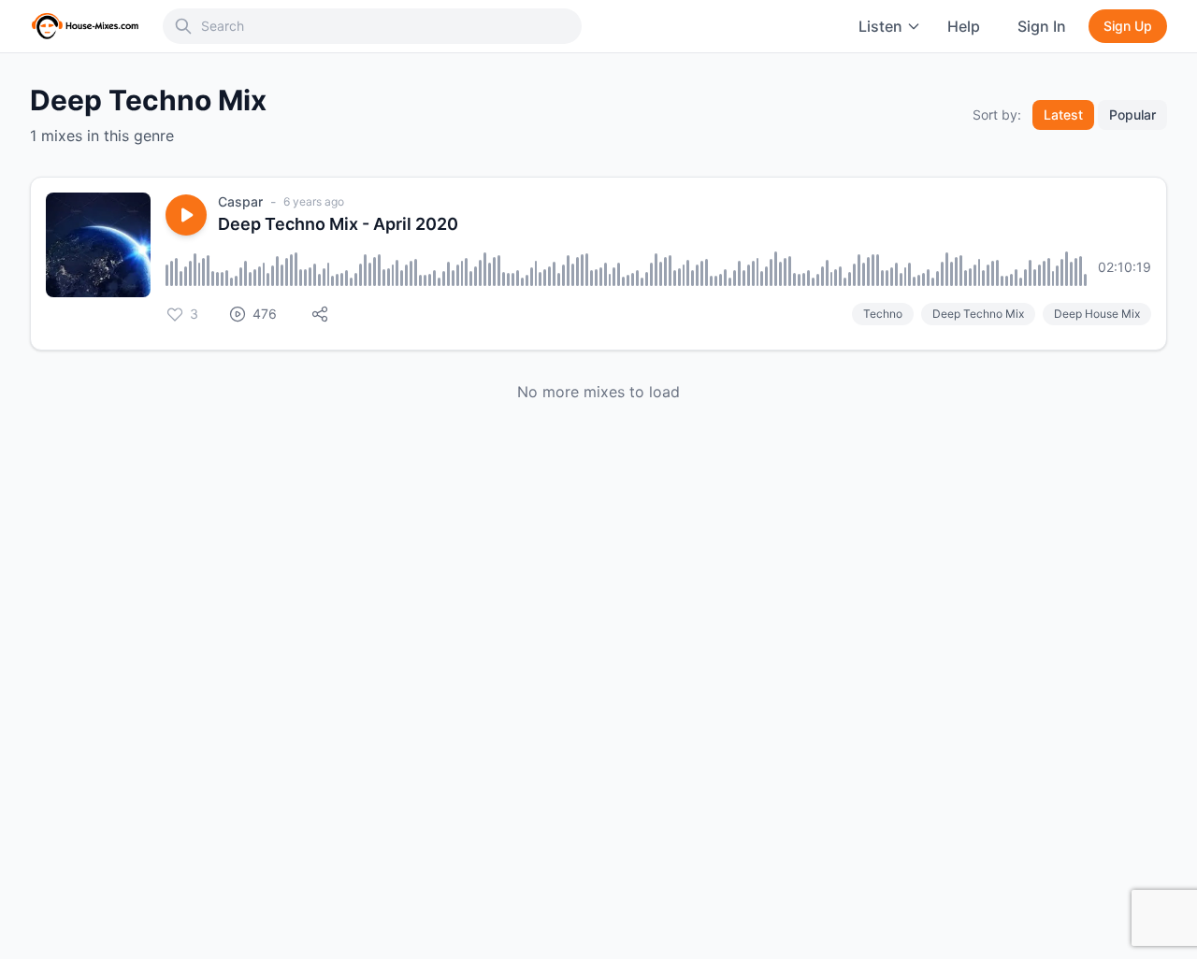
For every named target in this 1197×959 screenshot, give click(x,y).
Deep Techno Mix (978, 314)
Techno (882, 314)
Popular (1132, 114)
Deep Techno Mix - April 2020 (338, 224)
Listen (880, 26)
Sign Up (1127, 26)
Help (963, 26)
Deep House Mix (1097, 314)
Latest (1063, 114)
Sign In (1041, 26)
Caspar (240, 201)
